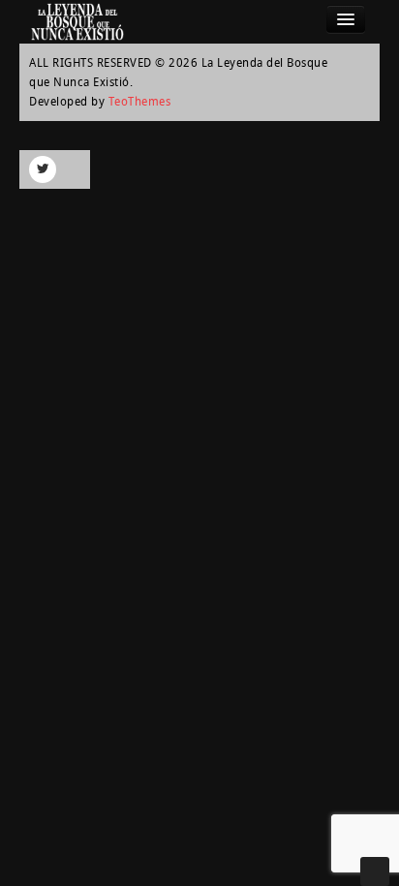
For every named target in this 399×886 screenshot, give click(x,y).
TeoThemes (139, 101)
